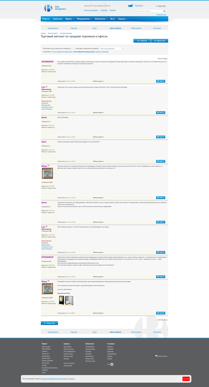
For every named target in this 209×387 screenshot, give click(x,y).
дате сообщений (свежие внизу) (63, 52)
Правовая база (89, 346)
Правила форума (53, 28)
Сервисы (122, 19)
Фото (112, 19)
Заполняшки (67, 346)
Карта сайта (161, 6)
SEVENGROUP (47, 61)
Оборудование (83, 19)
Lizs (44, 87)
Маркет (68, 19)
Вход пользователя (91, 10)
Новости (46, 19)
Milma (45, 166)
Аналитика (57, 19)
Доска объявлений (69, 351)
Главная (43, 33)
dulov (43, 141)
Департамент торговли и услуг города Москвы (47, 107)
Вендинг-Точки (68, 354)
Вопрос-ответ (89, 358)
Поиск (95, 28)
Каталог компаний (47, 360)
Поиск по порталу (69, 363)
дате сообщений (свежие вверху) (84, 52)
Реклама (113, 10)
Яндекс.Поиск (68, 365)
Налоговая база (90, 349)
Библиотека (100, 19)
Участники (74, 28)
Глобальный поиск (161, 14)
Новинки (44, 351)
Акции (44, 372)
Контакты (110, 346)
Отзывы (44, 365)
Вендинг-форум (53, 33)
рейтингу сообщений (102, 52)
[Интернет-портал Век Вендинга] (62, 8)
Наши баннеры (111, 354)
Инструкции (45, 363)
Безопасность (89, 356)
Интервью (88, 354)
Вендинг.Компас (69, 349)
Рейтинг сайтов (68, 356)
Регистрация (157, 28)
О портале (104, 10)
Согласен (186, 379)
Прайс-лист (45, 353)
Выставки (88, 351)
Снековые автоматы (66, 33)
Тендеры (66, 358)
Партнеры (110, 351)
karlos (44, 117)
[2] (167, 58)
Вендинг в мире (90, 361)
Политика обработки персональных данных (57, 379)
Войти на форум (136, 28)
